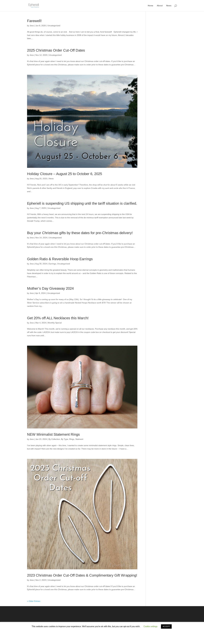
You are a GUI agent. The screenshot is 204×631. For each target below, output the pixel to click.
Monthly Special (55, 323)
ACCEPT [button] (166, 626)
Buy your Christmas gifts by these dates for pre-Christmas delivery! (80, 233)
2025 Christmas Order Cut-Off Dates (56, 50)
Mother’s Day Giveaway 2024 (50, 288)
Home (150, 6)
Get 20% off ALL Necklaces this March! (58, 318)
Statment (79, 439)
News (168, 6)
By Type (64, 439)
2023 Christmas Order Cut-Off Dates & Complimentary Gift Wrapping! (82, 575)
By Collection (54, 439)
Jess (32, 25)
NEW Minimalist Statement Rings (53, 434)
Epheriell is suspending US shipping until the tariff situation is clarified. (82, 203)
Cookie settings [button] (150, 626)
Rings (71, 439)
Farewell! (34, 21)
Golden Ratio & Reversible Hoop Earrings (60, 259)
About (160, 6)
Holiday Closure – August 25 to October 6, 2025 (64, 174)
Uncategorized (53, 25)
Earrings (52, 264)
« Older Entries (33, 601)
